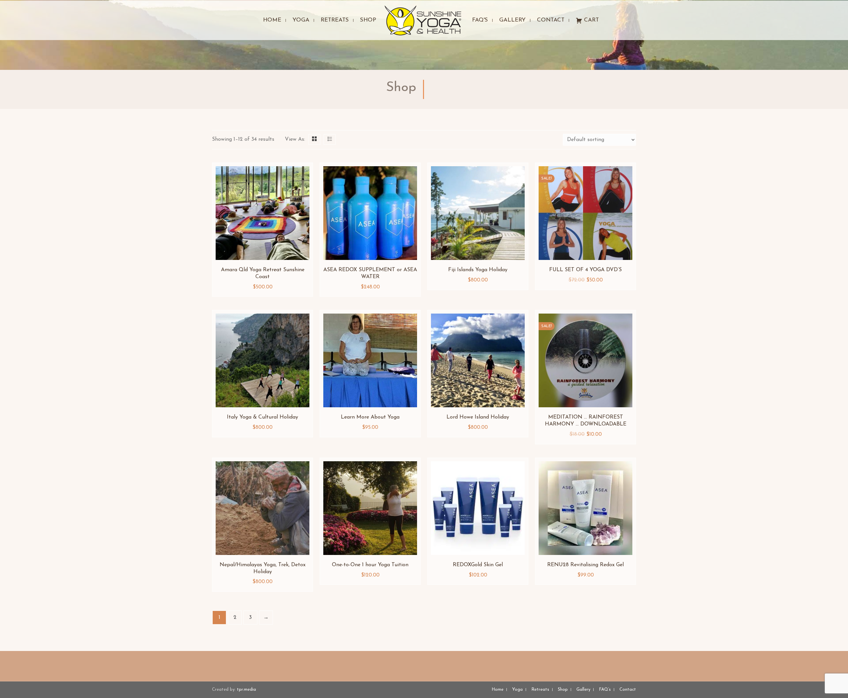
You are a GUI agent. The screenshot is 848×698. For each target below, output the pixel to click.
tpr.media (246, 689)
